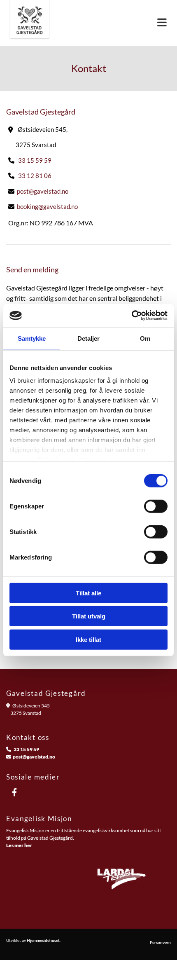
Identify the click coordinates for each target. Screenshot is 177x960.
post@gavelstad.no (42, 191)
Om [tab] (145, 338)
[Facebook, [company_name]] (14, 792)
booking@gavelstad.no (47, 206)
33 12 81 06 (34, 175)
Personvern (160, 942)
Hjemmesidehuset (43, 940)
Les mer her (19, 845)
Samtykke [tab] (32, 338)
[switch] (156, 506)
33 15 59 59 (34, 160)
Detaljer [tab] (88, 338)
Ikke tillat (88, 639)
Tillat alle (88, 592)
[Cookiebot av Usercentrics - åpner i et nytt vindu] (131, 315)
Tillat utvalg (88, 616)
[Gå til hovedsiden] (29, 23)
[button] (118, 23)
